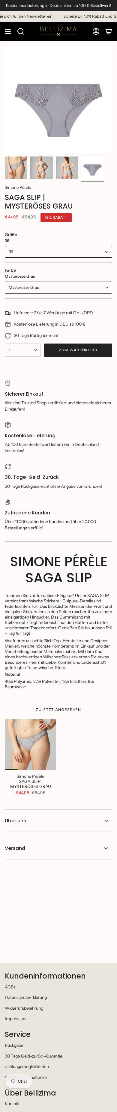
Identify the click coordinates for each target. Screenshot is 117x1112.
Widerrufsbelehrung (24, 1008)
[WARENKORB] (108, 31)
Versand (15, 848)
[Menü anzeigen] (8, 31)
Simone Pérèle (18, 187)
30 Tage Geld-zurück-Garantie (33, 1056)
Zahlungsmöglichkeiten (27, 1066)
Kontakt (12, 1103)
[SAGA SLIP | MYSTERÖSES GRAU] (30, 744)
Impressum (16, 1018)
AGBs (10, 987)
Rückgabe (14, 1045)
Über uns (15, 820)
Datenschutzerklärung (26, 997)
